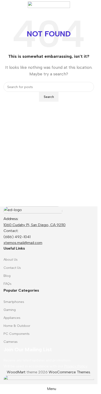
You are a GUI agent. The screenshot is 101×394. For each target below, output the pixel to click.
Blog (7, 276)
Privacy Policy (75, 366)
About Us (11, 260)
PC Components (17, 334)
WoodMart (16, 372)
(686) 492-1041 (17, 237)
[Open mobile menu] (5, 4)
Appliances (12, 318)
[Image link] (33, 211)
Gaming (10, 310)
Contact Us (12, 268)
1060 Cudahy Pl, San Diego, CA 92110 (35, 225)
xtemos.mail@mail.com (23, 242)
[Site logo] (49, 4)
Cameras (11, 342)
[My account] (92, 4)
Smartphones (14, 302)
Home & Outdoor (17, 326)
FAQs (8, 284)
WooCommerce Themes (69, 372)
